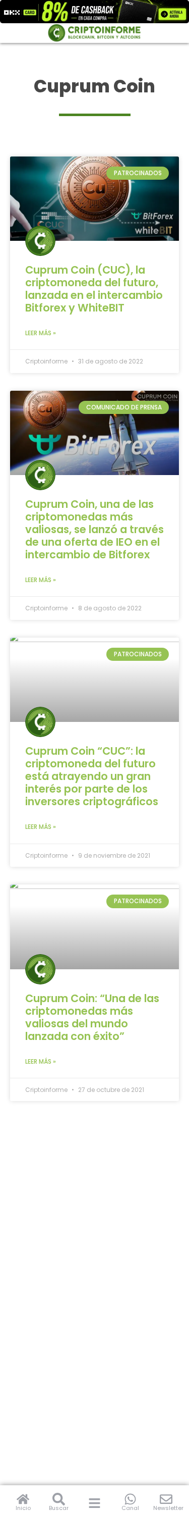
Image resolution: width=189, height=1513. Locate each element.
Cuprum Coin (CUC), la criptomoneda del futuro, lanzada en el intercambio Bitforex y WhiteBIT (94, 289)
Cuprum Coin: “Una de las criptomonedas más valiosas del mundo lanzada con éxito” (92, 1017)
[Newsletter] (166, 1499)
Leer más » (40, 333)
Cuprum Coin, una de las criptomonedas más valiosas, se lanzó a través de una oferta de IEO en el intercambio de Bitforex (94, 529)
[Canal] (130, 1499)
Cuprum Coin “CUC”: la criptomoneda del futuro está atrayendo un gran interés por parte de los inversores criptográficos (91, 776)
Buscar (59, 1508)
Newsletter (168, 1508)
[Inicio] (23, 1499)
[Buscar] (58, 1499)
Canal (130, 1508)
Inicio (23, 1508)
